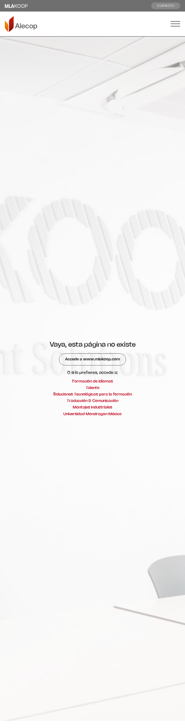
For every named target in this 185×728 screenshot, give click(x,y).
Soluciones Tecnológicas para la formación (92, 394)
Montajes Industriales (92, 407)
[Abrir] (175, 24)
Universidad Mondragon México (92, 414)
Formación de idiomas (92, 381)
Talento (92, 388)
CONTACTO (165, 5)
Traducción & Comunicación (92, 401)
